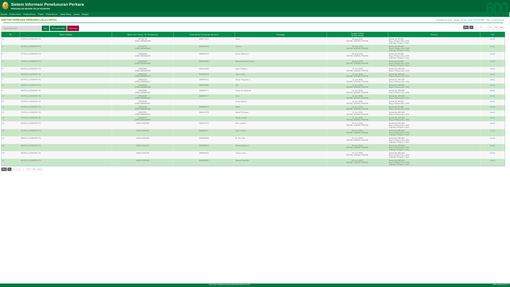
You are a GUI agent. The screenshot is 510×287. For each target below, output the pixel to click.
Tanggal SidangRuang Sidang (357, 35)
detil (492, 39)
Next (501, 27)
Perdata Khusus (29, 14)
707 (490, 27)
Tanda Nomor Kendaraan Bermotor (204, 35)
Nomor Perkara (66, 35)
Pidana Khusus (52, 14)
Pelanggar (281, 35)
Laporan (76, 14)
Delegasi (85, 14)
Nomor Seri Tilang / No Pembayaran (142, 35)
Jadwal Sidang (65, 14)
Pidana (40, 14)
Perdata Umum (15, 14)
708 (495, 27)
